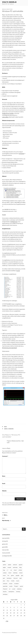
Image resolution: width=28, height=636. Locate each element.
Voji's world (9, 2)
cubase (5, 572)
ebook (20, 572)
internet (4, 550)
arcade (9, 567)
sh (9, 589)
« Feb (7, 621)
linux (8, 581)
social (13, 589)
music (17, 581)
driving (4, 541)
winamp (18, 591)
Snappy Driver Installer (8, 113)
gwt (4, 578)
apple (4, 567)
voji (11, 9)
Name (3, 476)
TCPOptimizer (14, 221)
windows (11, 428)
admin (6, 428)
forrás (4, 214)
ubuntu (5, 591)
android (15, 564)
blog (20, 567)
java (4, 581)
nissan (10, 583)
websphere (11, 591)
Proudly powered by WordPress (9, 632)
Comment (5, 456)
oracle (10, 586)
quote (21, 586)
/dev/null (4, 538)
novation (16, 583)
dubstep (15, 572)
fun (8, 575)
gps (22, 575)
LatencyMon (5, 117)
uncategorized (5, 555)
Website (4, 491)
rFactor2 (5, 589)
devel (9, 572)
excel (4, 575)
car (11, 570)
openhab (5, 586)
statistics (19, 589)
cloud (15, 570)
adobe (9, 564)
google (17, 575)
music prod (5, 553)
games (4, 544)
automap (15, 567)
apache (20, 564)
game (12, 575)
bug (4, 570)
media (12, 581)
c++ (7, 570)
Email (3, 483)
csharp (20, 570)
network (5, 583)
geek (5, 426)
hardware (9, 578)
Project (16, 586)
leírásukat (21, 153)
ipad (20, 578)
